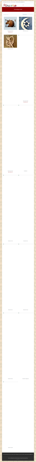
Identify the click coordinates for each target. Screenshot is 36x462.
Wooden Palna (10, 378)
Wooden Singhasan (25, 378)
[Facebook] (16, 459)
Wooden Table (10, 447)
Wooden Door (10, 309)
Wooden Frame (25, 309)
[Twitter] (17, 459)
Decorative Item (10, 48)
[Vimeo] (18, 459)
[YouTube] (19, 459)
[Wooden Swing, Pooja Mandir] (10, 5)
